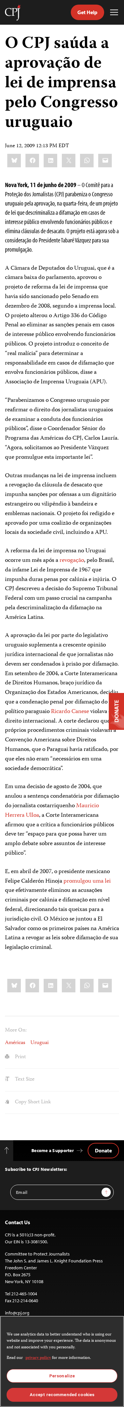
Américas (15, 1043)
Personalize (62, 1375)
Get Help (87, 12)
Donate (103, 1150)
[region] (62, 1361)
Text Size (24, 1079)
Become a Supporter (52, 1150)
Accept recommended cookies (62, 1394)
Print (20, 1057)
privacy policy (38, 1358)
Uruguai (39, 1043)
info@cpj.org (17, 1313)
